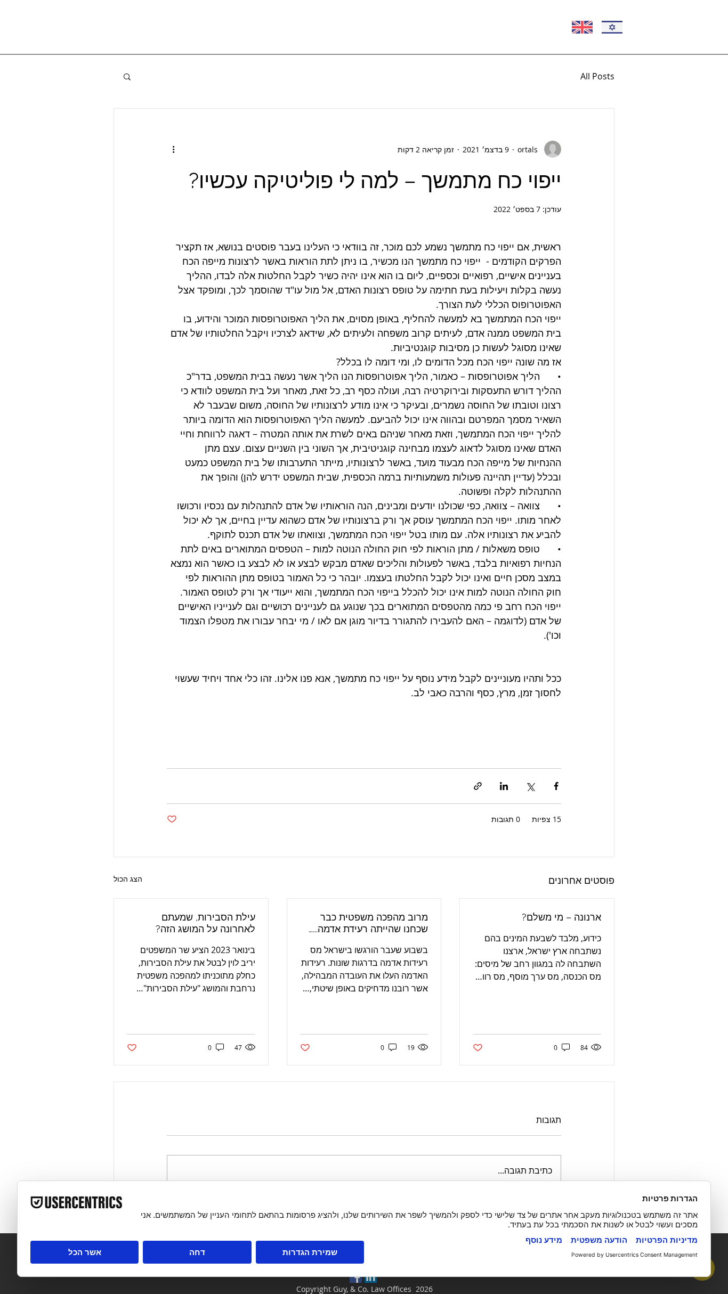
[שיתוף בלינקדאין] (504, 786)
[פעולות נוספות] (173, 149)
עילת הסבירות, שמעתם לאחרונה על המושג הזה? (205, 923)
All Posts (597, 76)
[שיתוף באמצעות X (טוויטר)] (530, 786)
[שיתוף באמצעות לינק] (478, 786)
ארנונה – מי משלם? (561, 917)
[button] (127, 76)
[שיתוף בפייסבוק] (556, 786)
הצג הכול (128, 879)
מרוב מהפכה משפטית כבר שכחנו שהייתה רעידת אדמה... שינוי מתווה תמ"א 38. (370, 923)
